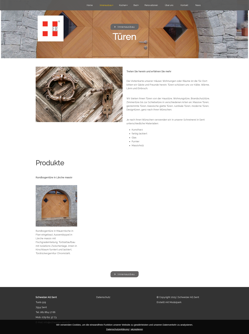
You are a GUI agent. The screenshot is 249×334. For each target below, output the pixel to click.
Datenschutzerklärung (117, 329)
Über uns (169, 5)
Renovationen (151, 5)
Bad (135, 5)
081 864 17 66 (47, 312)
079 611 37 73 (49, 317)
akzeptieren (137, 329)
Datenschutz (103, 297)
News (198, 5)
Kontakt (184, 5)
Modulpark (175, 302)
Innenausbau (106, 5)
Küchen (122, 5)
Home (90, 5)
